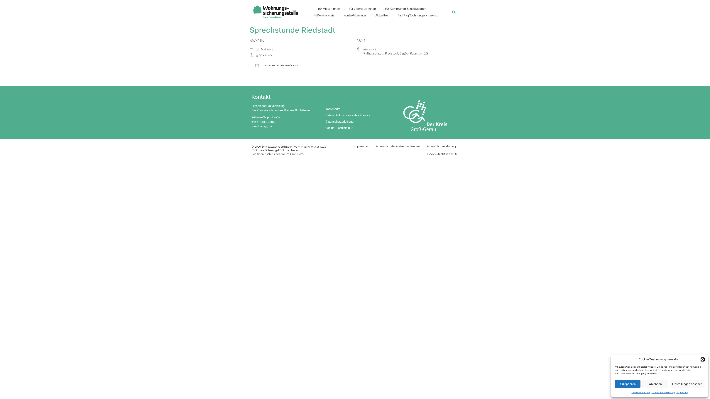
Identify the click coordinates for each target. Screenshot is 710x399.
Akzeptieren (627, 384)
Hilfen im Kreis (324, 15)
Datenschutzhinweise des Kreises (347, 115)
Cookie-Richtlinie (641, 392)
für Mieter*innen (329, 9)
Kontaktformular (355, 15)
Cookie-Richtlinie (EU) (339, 128)
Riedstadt (369, 49)
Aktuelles (381, 15)
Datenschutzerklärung (663, 392)
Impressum (682, 392)
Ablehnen (655, 384)
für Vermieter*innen (362, 9)
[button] (702, 359)
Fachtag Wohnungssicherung (417, 15)
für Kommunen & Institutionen (405, 9)
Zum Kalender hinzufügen (278, 65)
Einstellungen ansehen (687, 384)
